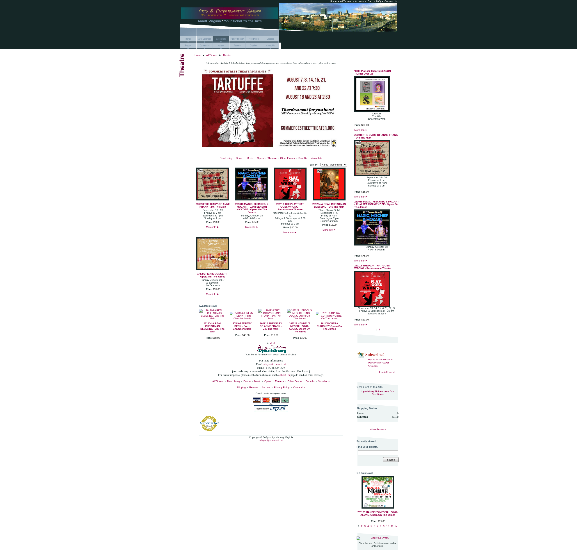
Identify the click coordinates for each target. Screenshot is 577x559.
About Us (285, 375)
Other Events (287, 158)
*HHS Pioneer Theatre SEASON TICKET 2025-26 (372, 72)
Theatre (227, 55)
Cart (370, 1)
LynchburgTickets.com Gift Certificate (378, 392)
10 (387, 526)
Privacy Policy (282, 387)
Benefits (302, 158)
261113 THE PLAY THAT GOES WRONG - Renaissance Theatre (290, 207)
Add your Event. (380, 537)
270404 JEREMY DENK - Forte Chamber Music (242, 326)
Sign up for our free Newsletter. (380, 362)
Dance (239, 158)
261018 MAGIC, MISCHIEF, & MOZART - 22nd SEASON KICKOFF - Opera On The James (251, 208)
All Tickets (345, 1)
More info (212, 227)
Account (359, 1)
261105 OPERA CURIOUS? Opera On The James (329, 326)
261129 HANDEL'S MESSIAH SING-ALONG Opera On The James (299, 327)
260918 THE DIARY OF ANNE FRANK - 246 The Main (213, 205)
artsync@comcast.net (274, 364)
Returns (253, 387)
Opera (260, 158)
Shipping (241, 387)
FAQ (378, 1)
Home (333, 1)
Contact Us (391, 1)
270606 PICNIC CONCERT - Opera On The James (213, 275)
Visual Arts (316, 158)
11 (392, 526)
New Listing (226, 158)
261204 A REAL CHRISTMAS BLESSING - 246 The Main (329, 205)
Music (250, 158)
